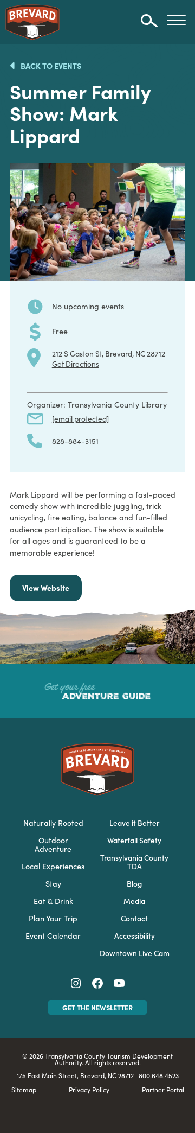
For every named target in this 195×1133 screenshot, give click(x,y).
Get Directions (75, 363)
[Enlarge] (171, 177)
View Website (45, 587)
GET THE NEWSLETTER (97, 1007)
